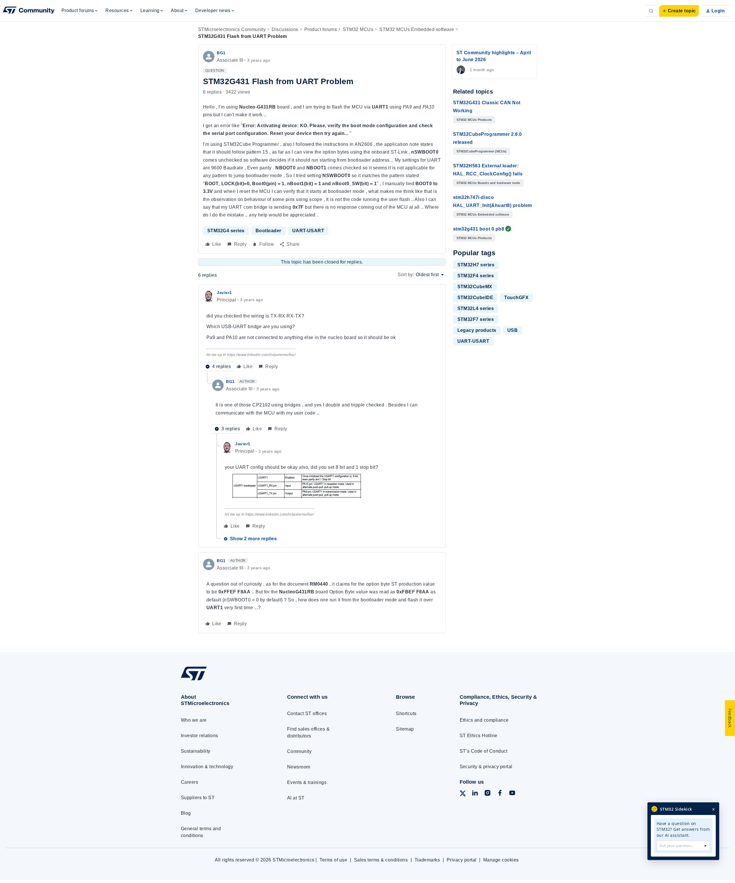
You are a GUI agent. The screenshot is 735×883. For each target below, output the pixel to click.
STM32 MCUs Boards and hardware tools (488, 183)
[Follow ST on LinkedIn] (474, 793)
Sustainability (195, 751)
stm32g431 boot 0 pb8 (478, 228)
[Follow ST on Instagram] (487, 793)
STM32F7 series (475, 319)
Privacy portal (462, 859)
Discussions (285, 29)
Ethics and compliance (484, 720)
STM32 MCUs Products (474, 119)
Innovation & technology (207, 766)
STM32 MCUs (358, 29)
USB (512, 330)
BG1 (221, 53)
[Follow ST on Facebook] (499, 793)
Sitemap (405, 729)
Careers (189, 782)
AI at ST (296, 797)
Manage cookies (501, 859)
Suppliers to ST (197, 797)
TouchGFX (516, 297)
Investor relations (199, 735)
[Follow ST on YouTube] (512, 793)
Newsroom (298, 766)
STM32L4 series (475, 308)
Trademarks (427, 859)
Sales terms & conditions (381, 859)
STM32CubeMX (474, 286)
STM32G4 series (226, 230)
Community (299, 751)
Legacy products (476, 330)
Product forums (320, 29)
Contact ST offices (307, 713)
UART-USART (308, 230)
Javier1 (224, 292)
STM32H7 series (476, 264)
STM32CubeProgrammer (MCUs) (482, 151)
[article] (322, 330)
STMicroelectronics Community (232, 29)
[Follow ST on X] (463, 794)
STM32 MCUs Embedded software (416, 29)
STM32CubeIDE (475, 297)
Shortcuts (406, 713)
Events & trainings (307, 782)
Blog (186, 813)
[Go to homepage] (223, 680)
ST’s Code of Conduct (484, 751)
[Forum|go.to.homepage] (29, 11)
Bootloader (268, 230)
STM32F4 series (475, 275)
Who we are (194, 720)
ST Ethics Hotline (479, 735)
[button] (679, 11)
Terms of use (333, 859)
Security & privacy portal (486, 766)
